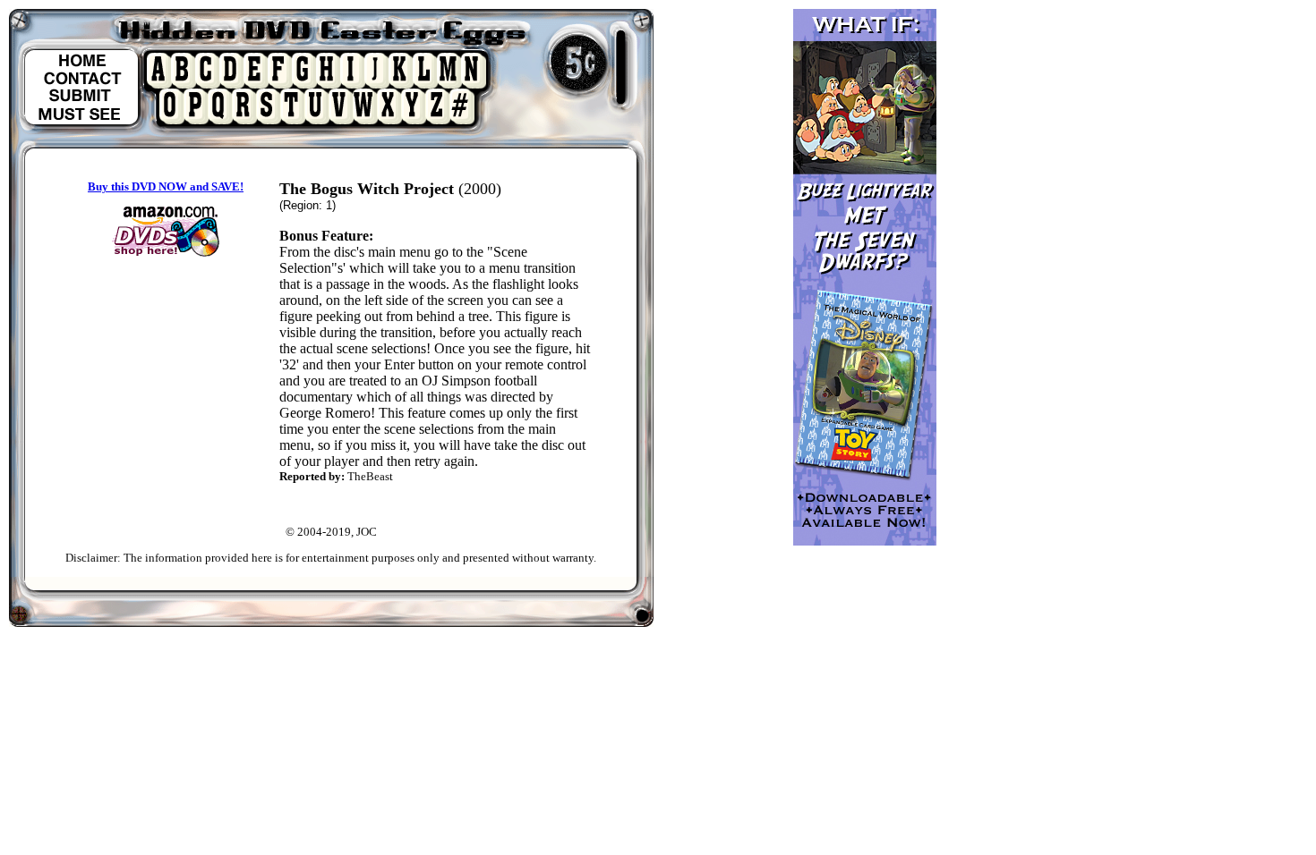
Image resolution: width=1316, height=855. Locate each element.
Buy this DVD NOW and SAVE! (166, 186)
